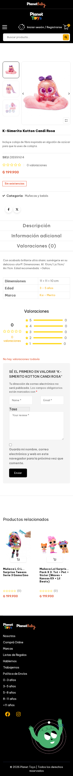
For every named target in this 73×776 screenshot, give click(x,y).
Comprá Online (13, 642)
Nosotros (9, 636)
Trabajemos (11, 667)
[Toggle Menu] (5, 27)
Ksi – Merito (47, 295)
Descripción (36, 225)
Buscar (66, 37)
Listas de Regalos (15, 655)
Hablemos (10, 661)
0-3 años (9, 680)
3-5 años (9, 686)
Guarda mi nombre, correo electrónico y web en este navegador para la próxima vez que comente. (36, 456)
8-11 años (9, 699)
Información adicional (36, 236)
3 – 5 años (46, 288)
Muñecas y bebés (36, 196)
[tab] (36, 226)
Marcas (8, 648)
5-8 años (9, 692)
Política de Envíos (15, 674)
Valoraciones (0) (36, 246)
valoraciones (37, 165)
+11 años (9, 705)
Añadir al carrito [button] (18, 559)
